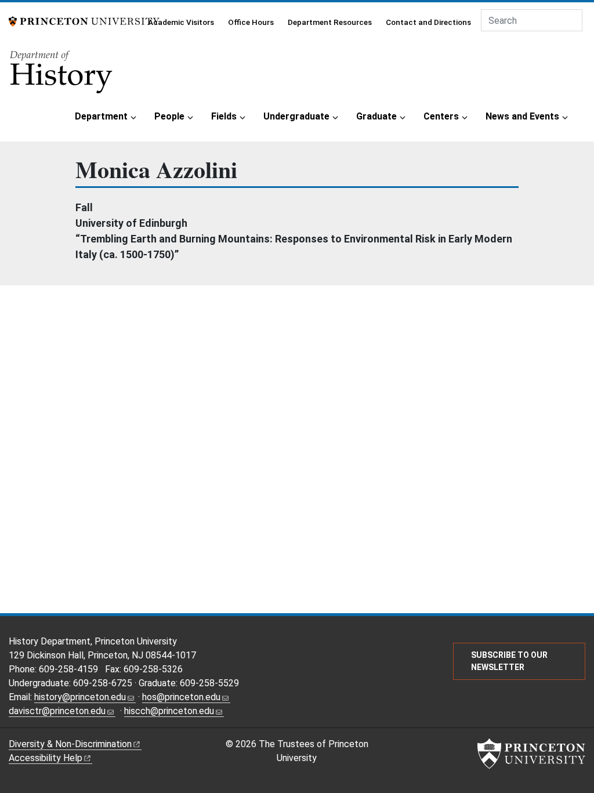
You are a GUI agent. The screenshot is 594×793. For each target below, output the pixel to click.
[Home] (62, 76)
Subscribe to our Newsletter (509, 661)
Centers (441, 116)
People (169, 116)
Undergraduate (296, 116)
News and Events (522, 116)
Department (101, 116)
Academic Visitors (181, 22)
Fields (224, 116)
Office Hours (251, 22)
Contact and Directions (428, 22)
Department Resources (330, 22)
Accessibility (45, 757)
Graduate (376, 116)
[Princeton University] (84, 20)
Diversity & (70, 743)
